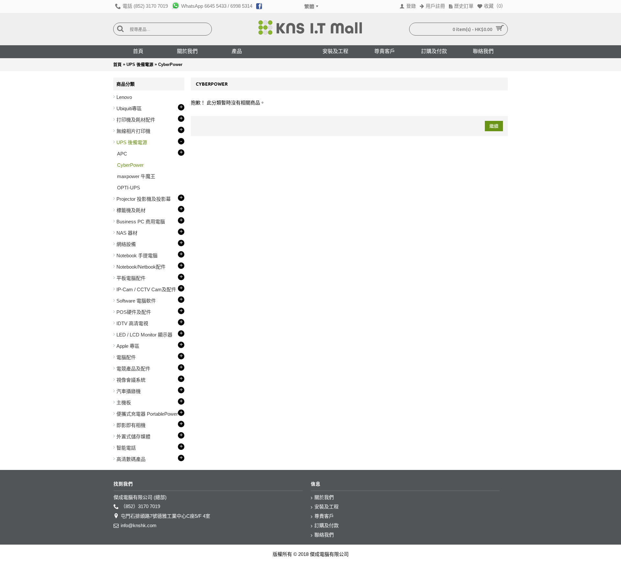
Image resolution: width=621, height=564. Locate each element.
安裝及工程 (326, 506)
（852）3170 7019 (140, 506)
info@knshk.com (139, 525)
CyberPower (170, 64)
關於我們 (324, 497)
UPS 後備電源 (139, 64)
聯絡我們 (324, 534)
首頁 (117, 64)
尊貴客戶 (324, 516)
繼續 (493, 126)
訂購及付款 (326, 525)
